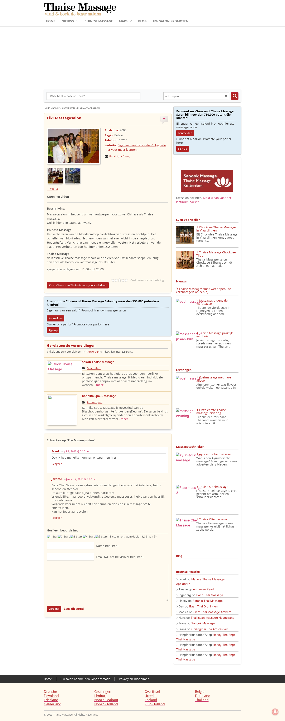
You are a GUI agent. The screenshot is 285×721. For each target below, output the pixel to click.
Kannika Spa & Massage (99, 396)
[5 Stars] (101, 536)
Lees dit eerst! (74, 608)
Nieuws (68, 21)
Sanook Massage (203, 623)
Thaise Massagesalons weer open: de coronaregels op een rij (203, 290)
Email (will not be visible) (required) (120, 557)
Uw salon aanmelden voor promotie (85, 679)
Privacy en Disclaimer (134, 679)
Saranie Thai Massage (208, 600)
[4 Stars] (89, 536)
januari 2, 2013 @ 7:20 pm (81, 479)
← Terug (52, 189)
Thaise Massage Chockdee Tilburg (216, 253)
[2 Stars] (64, 536)
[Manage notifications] (275, 711)
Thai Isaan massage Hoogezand (213, 617)
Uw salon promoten (170, 21)
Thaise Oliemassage (213, 519)
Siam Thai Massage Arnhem (212, 612)
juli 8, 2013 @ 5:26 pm (77, 451)
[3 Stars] (76, 536)
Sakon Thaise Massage (98, 362)
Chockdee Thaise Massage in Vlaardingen (216, 228)
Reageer (57, 464)
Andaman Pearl (203, 589)
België (56, 108)
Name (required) (107, 546)
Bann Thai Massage (209, 595)
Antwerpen (68, 108)
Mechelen (94, 368)
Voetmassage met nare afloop (213, 378)
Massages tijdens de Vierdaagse (212, 302)
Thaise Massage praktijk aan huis (214, 334)
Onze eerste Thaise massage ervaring (211, 411)
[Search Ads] (234, 96)
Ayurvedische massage (215, 454)
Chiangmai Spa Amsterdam (209, 629)
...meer (98, 385)
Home (50, 21)
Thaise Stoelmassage (213, 487)
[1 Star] (52, 536)
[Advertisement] (142, 58)
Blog (142, 21)
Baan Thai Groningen (203, 606)
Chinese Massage (98, 21)
